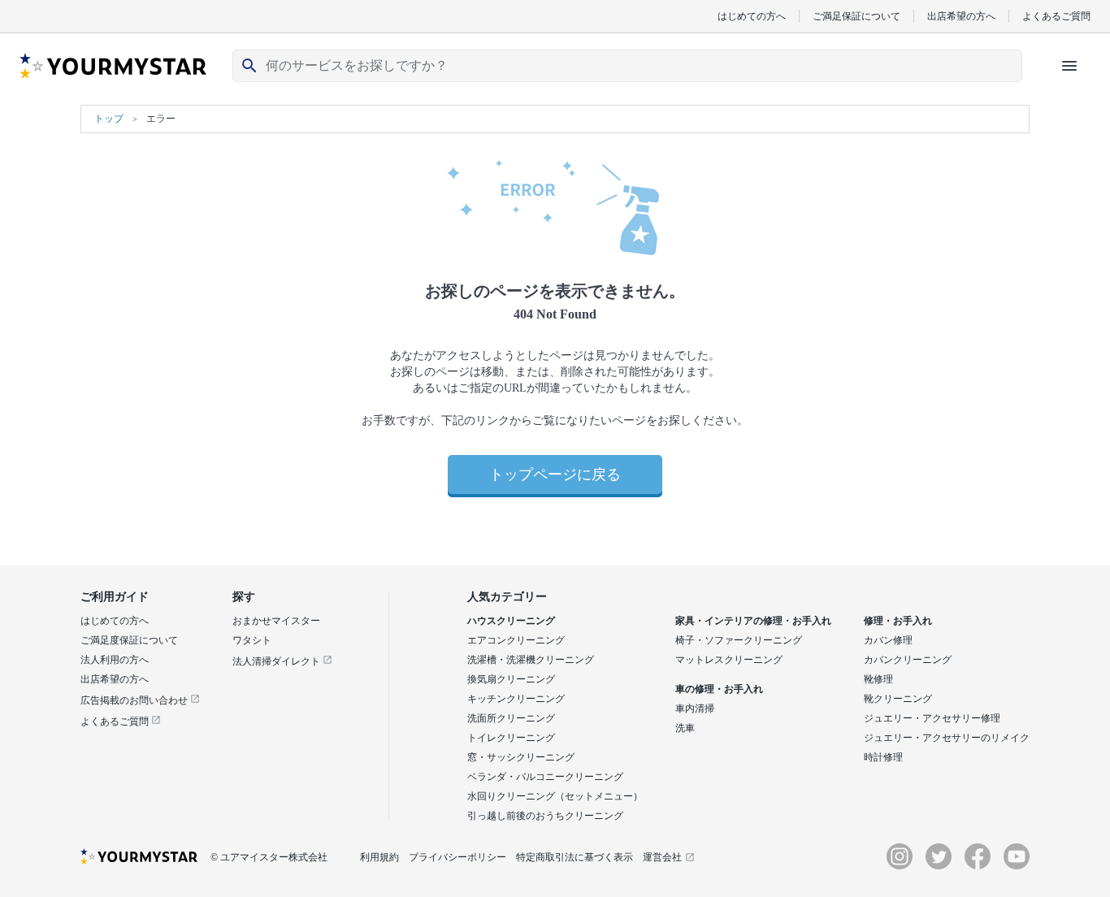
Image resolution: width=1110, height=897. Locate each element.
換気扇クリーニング (511, 679)
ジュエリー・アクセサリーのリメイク (947, 737)
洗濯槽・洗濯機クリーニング (530, 659)
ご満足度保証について (129, 640)
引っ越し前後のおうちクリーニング (545, 815)
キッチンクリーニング (516, 698)
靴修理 (878, 679)
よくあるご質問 (1056, 16)
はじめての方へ (752, 16)
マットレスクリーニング (729, 659)
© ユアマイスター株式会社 (268, 857)
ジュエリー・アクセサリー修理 (932, 718)
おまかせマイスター (276, 620)
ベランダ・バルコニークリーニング (545, 776)
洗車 (685, 728)
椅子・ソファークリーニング (738, 640)
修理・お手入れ (898, 620)
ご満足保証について (856, 16)
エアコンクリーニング (516, 640)
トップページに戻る (555, 474)
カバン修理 (888, 640)
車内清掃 (694, 708)
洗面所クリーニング (511, 718)
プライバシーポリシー (457, 857)
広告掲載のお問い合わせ (135, 700)
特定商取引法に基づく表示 (574, 857)
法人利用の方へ (114, 659)
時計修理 (883, 757)
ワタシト (251, 640)
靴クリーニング (898, 698)
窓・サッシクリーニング (521, 757)
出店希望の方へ (961, 16)
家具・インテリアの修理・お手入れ (753, 620)
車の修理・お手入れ (719, 689)
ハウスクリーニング (511, 620)
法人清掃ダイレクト (277, 661)
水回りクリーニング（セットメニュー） (555, 796)
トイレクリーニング (511, 737)
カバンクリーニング (908, 659)
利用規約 (379, 857)
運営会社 (662, 857)
